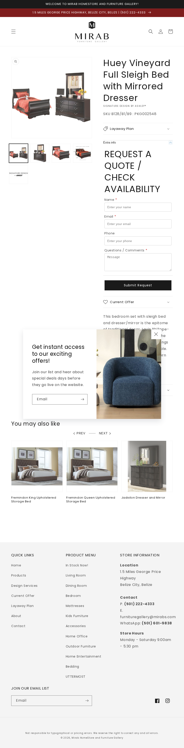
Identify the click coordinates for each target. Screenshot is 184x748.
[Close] (156, 334)
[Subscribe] (82, 399)
